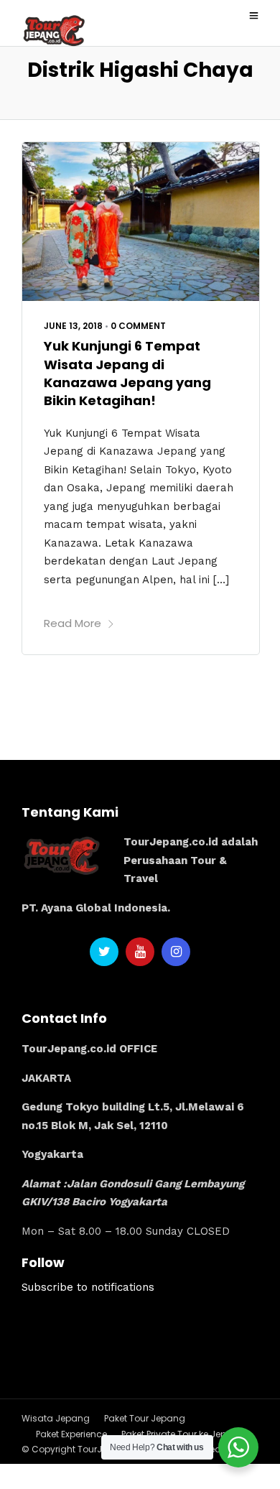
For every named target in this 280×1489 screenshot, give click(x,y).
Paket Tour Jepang (144, 1418)
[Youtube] (140, 951)
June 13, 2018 (73, 326)
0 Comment (138, 326)
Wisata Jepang (56, 1418)
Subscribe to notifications (88, 1287)
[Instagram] (176, 951)
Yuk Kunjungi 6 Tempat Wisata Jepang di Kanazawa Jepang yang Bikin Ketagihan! (127, 373)
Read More (72, 623)
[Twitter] (104, 951)
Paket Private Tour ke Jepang (183, 1434)
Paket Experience (71, 1434)
